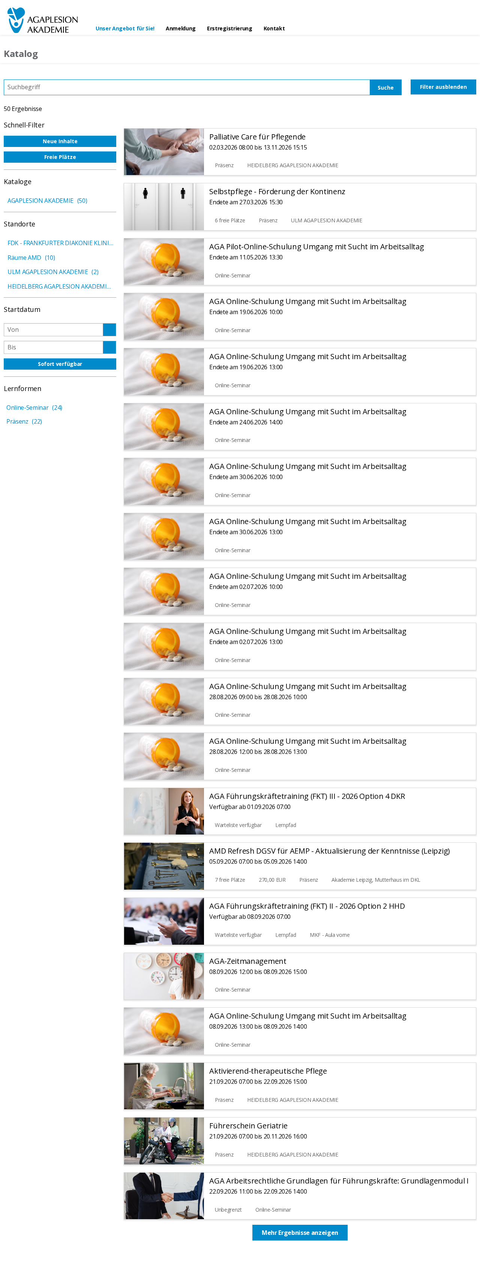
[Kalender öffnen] (109, 330)
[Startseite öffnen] (45, 20)
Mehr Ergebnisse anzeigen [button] (300, 1233)
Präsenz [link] (24, 421)
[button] (110, 181)
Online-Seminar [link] (34, 407)
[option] (60, 141)
